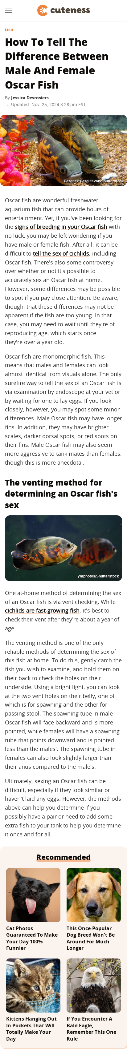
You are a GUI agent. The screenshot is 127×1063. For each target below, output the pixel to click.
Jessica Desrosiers (30, 98)
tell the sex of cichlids (61, 253)
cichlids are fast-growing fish (42, 610)
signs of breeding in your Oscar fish (61, 226)
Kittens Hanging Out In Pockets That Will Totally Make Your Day (31, 1029)
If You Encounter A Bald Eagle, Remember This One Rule (91, 1029)
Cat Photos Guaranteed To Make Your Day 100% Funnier (32, 938)
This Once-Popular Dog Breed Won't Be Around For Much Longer (91, 938)
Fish (9, 30)
